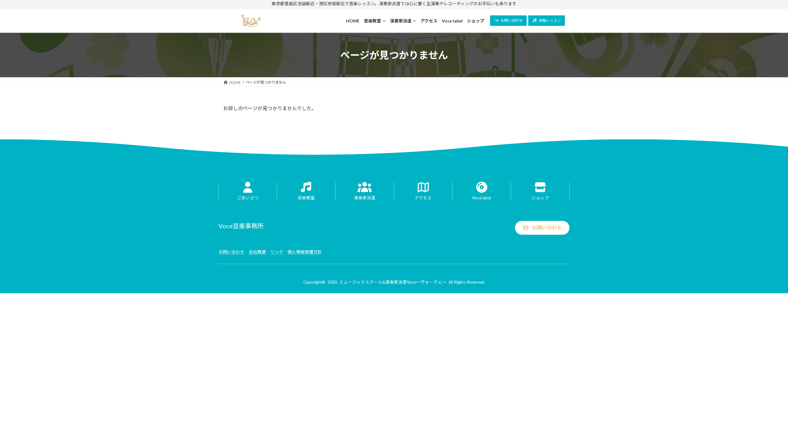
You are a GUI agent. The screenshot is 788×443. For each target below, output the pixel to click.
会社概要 (257, 251)
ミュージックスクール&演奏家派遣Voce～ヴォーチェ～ (392, 282)
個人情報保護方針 (304, 251)
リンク (276, 251)
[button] (508, 20)
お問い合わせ (231, 251)
